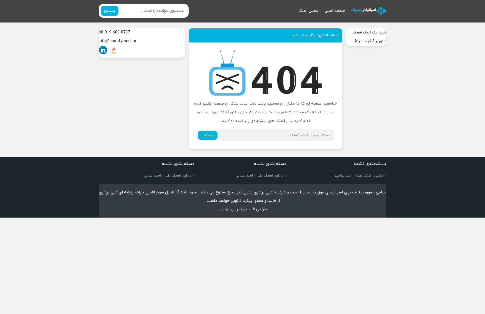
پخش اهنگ (308, 10)
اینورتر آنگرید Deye (370, 41)
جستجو (110, 10)
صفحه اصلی (335, 10)
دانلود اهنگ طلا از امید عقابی (359, 175)
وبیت (223, 209)
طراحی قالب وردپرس (249, 209)
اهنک (357, 32)
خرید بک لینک (374, 32)
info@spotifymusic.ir (117, 41)
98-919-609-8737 (114, 32)
